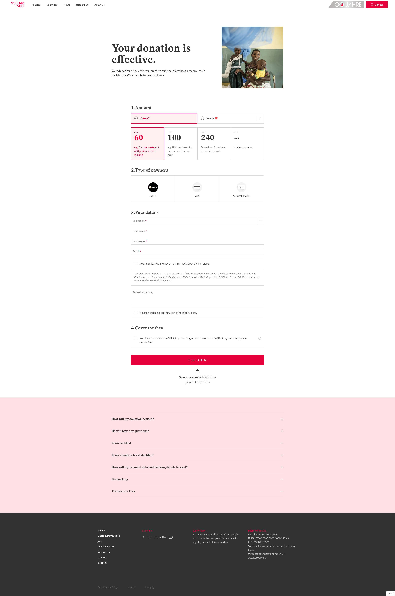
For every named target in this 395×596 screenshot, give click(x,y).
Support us (82, 4)
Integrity (102, 562)
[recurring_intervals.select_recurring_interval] (260, 118)
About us (99, 4)
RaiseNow (210, 377)
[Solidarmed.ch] (17, 4)
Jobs (100, 541)
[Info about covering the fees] (259, 338)
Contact (102, 557)
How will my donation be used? (133, 419)
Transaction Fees (123, 491)
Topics (36, 4)
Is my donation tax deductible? (133, 455)
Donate (379, 4)
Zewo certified (121, 443)
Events (101, 530)
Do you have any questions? (130, 431)
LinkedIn (160, 537)
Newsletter (104, 551)
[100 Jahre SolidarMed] (346, 4)
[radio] (153, 188)
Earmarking (120, 479)
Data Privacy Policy (108, 587)
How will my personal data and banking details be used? (150, 467)
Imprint (131, 587)
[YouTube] (171, 537)
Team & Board (106, 546)
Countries (52, 4)
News (67, 4)
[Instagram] (149, 537)
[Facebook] (142, 537)
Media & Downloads (109, 535)
